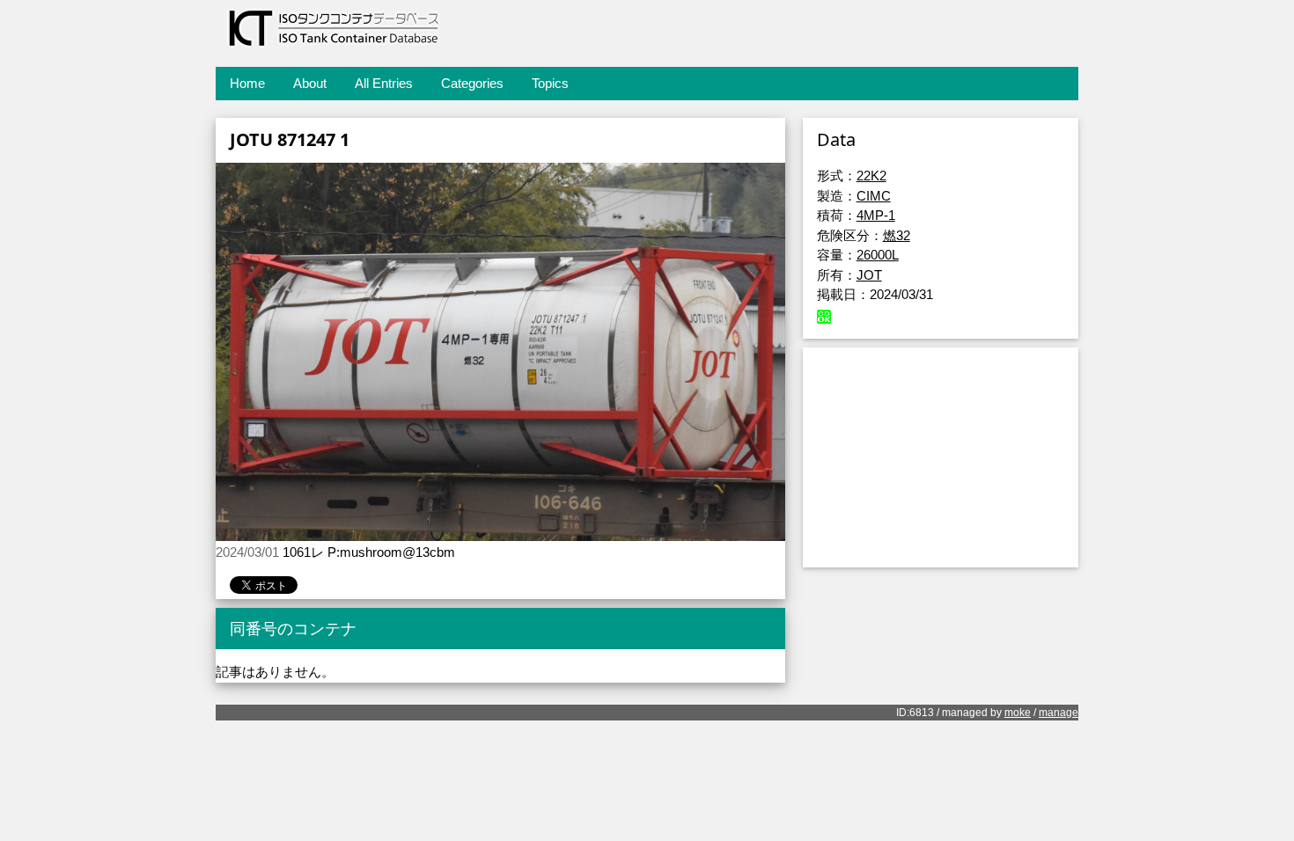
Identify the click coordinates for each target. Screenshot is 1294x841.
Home (247, 83)
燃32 (896, 235)
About (310, 83)
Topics (550, 83)
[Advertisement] (940, 457)
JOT (869, 274)
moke (1017, 712)
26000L (878, 254)
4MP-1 (876, 215)
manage (1058, 712)
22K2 (871, 175)
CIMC (874, 195)
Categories (472, 83)
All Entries (384, 83)
